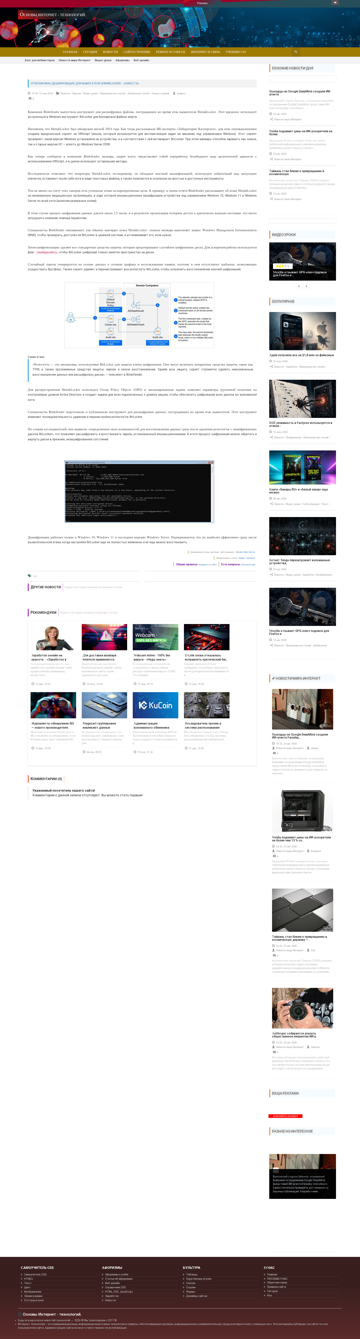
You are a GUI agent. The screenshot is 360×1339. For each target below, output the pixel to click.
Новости (110, 52)
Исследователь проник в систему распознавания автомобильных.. (203, 727)
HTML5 (28, 1278)
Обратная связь (277, 1282)
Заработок (112, 1295)
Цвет (27, 1287)
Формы (190, 1291)
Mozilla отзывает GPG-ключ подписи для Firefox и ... (300, 273)
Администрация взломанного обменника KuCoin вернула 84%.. (151, 727)
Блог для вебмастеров (40, 60)
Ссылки (191, 1287)
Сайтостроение (137, 52)
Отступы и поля (34, 1300)
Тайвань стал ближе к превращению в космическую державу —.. (299, 938)
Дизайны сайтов (196, 1295)
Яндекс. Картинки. (247, 558)
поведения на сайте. (207, 564)
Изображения (32, 1291)
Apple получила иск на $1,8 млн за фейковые (301, 355)
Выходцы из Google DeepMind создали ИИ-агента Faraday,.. (300, 736)
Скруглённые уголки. (199, 1278)
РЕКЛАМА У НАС (277, 1278)
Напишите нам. (248, 564)
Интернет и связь (205, 52)
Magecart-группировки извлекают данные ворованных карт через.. (100, 727)
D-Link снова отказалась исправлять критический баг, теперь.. (206, 659)
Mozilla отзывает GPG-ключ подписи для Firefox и (299, 632)
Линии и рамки (33, 1295)
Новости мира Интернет (75, 60)
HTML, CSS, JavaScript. (119, 1291)
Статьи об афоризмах (119, 1278)
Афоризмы (123, 60)
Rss (269, 1295)
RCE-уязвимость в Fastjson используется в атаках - (300, 424)
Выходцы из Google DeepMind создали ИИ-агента (300, 93)
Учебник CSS (236, 52)
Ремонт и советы (170, 52)
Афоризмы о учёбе (116, 1274)
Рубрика (202, 3)
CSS (35, 576)
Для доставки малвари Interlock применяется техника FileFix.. (99, 659)
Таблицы (191, 1274)
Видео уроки (103, 60)
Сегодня (90, 52)
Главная (70, 52)
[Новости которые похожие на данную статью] (142, 587)
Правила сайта (276, 1286)
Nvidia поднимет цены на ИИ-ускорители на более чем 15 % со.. (301, 839)
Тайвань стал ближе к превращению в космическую (296, 172)
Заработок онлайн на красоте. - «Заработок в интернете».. (49, 659)
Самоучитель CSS (35, 1274)
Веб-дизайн (141, 60)
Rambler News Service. (246, 552)
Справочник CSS (115, 1287)
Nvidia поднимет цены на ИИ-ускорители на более (300, 132)
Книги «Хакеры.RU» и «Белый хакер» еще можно (298, 491)
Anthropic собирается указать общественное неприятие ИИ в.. (294, 1035)
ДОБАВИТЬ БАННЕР (285, 1116)
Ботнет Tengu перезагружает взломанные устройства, (299, 561)
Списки (190, 1283)
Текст (28, 1283)
